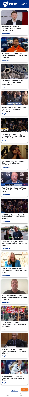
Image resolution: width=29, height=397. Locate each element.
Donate (24, 389)
